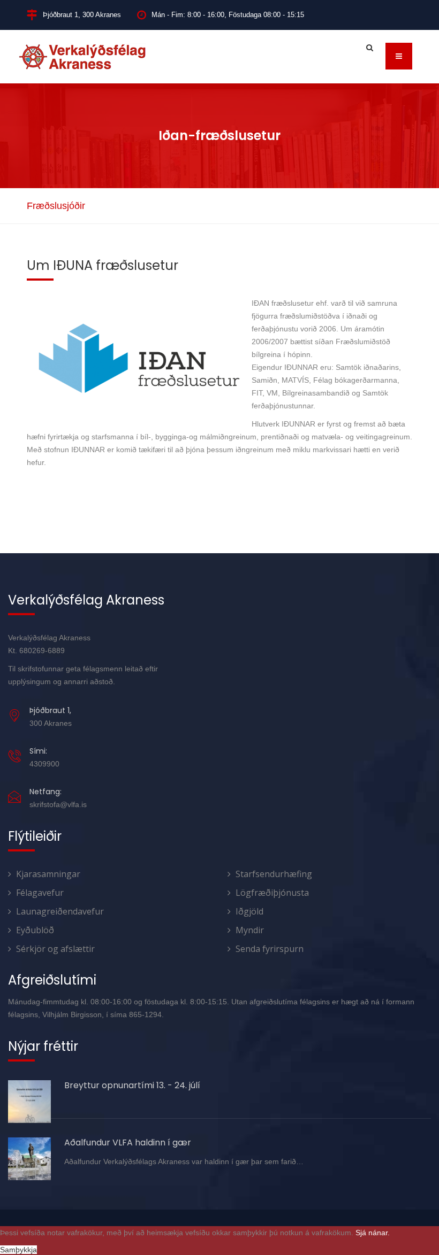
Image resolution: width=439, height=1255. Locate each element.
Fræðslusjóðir (56, 205)
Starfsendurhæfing (274, 874)
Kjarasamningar (48, 874)
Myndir (250, 930)
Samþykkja (18, 1249)
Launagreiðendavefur (60, 911)
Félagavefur (40, 892)
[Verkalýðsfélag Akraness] (82, 56)
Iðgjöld (249, 911)
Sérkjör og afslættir (55, 949)
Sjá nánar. (372, 1232)
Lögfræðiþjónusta (272, 892)
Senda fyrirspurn (270, 949)
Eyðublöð (35, 930)
